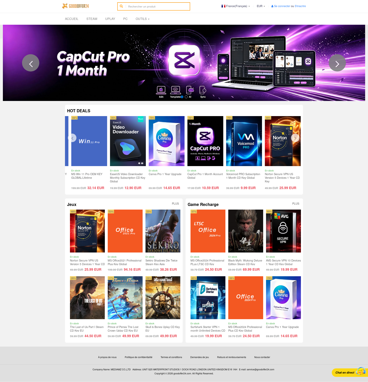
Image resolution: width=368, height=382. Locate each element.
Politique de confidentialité (138, 357)
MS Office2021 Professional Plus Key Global (124, 262)
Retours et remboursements (231, 357)
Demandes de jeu (199, 357)
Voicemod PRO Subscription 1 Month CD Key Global (242, 176)
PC (125, 18)
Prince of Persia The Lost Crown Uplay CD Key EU (123, 328)
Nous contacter (262, 357)
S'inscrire (300, 6)
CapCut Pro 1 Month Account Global (204, 176)
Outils (142, 18)
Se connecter (282, 6)
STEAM (91, 18)
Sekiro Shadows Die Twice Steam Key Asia (161, 262)
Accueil (71, 18)
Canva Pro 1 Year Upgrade (163, 174)
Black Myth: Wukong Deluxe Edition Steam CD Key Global (245, 264)
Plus (175, 203)
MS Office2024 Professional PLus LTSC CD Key (207, 262)
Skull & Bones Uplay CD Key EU (162, 328)
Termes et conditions (171, 357)
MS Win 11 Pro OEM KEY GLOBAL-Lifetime (85, 176)
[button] (30, 62)
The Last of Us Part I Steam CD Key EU (87, 328)
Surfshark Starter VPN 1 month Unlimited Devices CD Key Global (208, 330)
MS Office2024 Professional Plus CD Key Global (245, 328)
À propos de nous (107, 357)
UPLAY (110, 18)
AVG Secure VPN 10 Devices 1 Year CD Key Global (283, 262)
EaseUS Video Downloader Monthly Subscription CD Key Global (126, 177)
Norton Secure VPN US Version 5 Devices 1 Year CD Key (281, 177)
